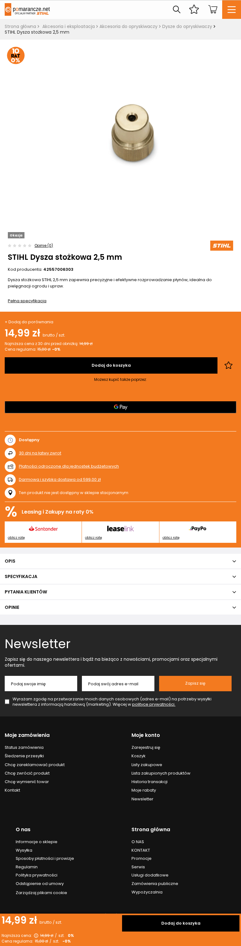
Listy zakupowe (146, 764)
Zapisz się (195, 683)
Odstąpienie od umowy (40, 883)
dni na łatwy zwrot (40, 453)
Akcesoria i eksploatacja (68, 26)
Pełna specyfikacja (27, 301)
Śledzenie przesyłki (24, 756)
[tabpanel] (120, 128)
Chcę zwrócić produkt (27, 773)
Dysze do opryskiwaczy (187, 26)
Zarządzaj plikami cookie (41, 893)
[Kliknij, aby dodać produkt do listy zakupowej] (228, 365)
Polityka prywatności (36, 875)
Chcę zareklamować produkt (35, 764)
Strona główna (20, 26)
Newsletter (38, 644)
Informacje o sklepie (36, 841)
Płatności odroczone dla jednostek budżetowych (69, 466)
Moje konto (145, 735)
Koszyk (138, 756)
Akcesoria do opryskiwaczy (128, 26)
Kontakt (12, 790)
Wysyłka (24, 850)
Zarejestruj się (145, 747)
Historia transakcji (149, 781)
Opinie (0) (44, 245)
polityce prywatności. (153, 704)
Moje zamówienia (27, 735)
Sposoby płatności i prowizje (45, 858)
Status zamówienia (24, 747)
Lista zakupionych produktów (160, 773)
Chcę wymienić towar (27, 781)
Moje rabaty (143, 790)
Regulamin (27, 867)
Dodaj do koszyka (181, 923)
